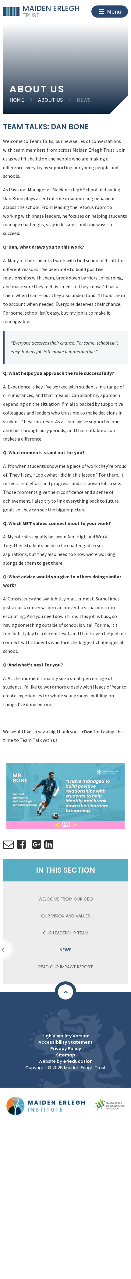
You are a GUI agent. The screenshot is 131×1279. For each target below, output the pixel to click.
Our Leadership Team (65, 933)
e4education (78, 1061)
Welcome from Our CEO (65, 899)
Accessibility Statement (65, 1042)
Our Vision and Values (65, 916)
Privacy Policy (65, 1049)
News (83, 99)
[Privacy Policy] (64, 1015)
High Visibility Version (65, 1036)
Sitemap (65, 1055)
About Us (50, 99)
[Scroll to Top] (65, 992)
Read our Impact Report (65, 967)
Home (16, 99)
